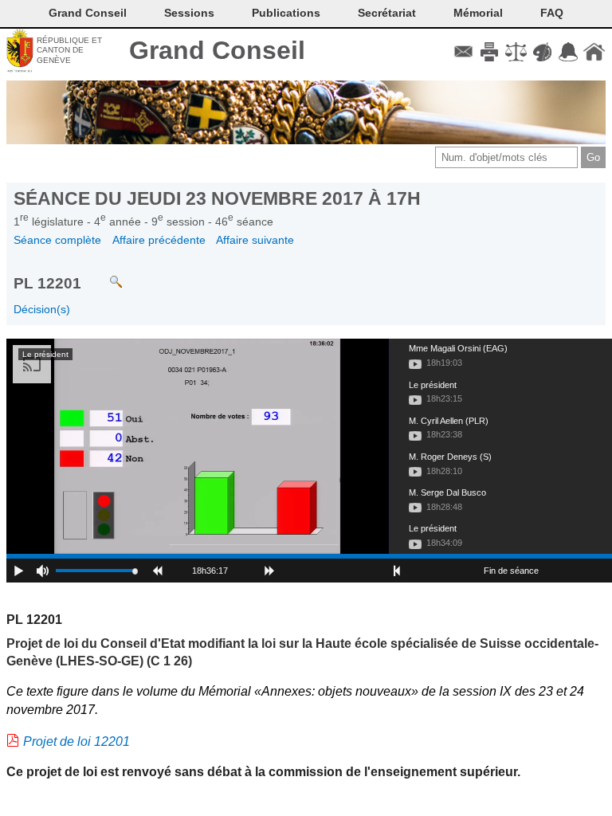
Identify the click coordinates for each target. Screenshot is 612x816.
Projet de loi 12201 (76, 741)
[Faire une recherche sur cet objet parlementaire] (104, 274)
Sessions (189, 12)
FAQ (551, 12)
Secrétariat (387, 12)
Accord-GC (567, 51)
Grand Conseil (217, 50)
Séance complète (57, 239)
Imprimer (489, 51)
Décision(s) (42, 309)
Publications (286, 12)
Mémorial (478, 12)
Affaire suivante (255, 239)
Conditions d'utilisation (516, 51)
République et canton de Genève (69, 50)
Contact (463, 51)
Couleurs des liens (542, 51)
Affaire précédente (159, 239)
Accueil (594, 51)
